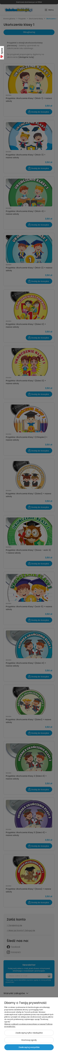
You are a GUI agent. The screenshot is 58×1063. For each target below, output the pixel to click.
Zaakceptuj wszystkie (29, 1047)
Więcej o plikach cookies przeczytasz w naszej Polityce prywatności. (28, 1025)
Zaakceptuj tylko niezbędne (29, 1032)
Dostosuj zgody (29, 1040)
